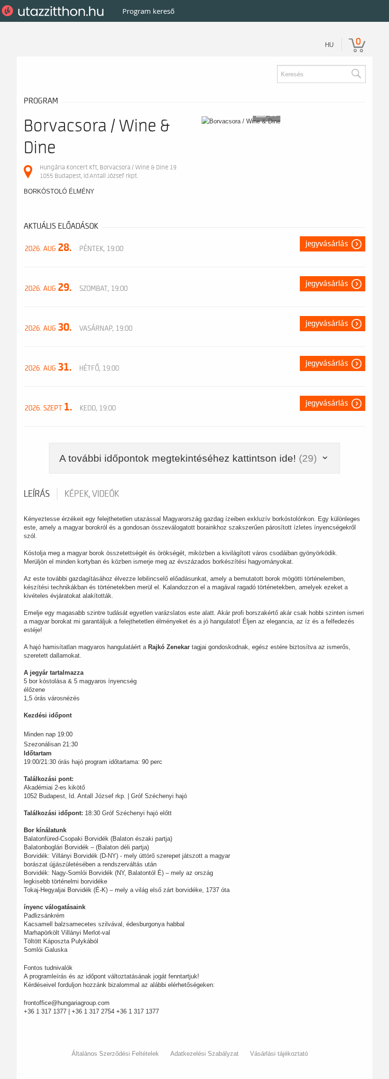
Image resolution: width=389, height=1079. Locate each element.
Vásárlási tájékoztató (279, 1053)
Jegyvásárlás (327, 244)
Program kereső (148, 11)
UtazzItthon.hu (54, 11)
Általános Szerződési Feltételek (115, 1053)
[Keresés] (356, 74)
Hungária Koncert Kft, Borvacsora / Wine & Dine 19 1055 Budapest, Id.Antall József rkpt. (108, 171)
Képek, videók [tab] (92, 494)
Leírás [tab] (37, 494)
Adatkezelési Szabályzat (204, 1053)
